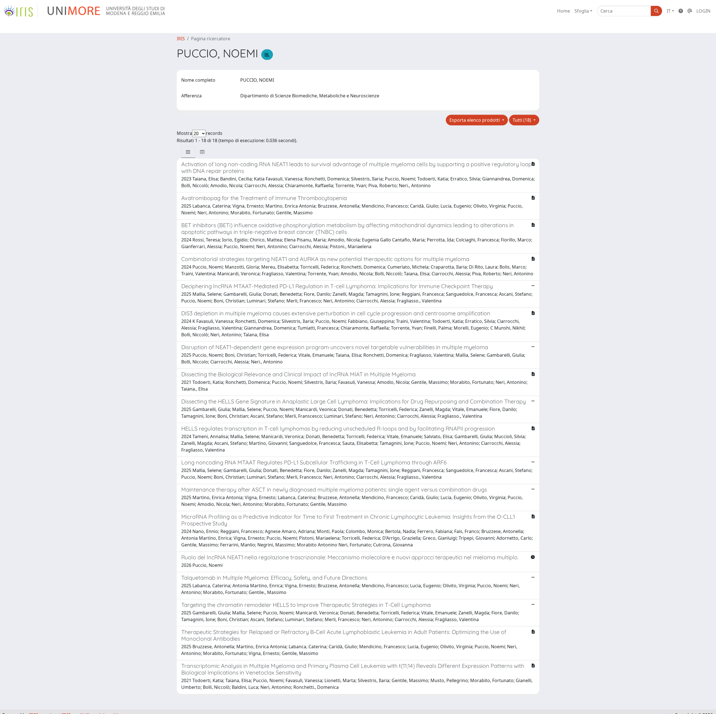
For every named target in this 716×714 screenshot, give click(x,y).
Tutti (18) (522, 120)
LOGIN (703, 11)
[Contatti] (689, 11)
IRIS (181, 39)
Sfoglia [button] (581, 11)
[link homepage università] (106, 11)
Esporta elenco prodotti (475, 120)
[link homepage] (20, 11)
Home (563, 11)
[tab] (188, 152)
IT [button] (669, 11)
